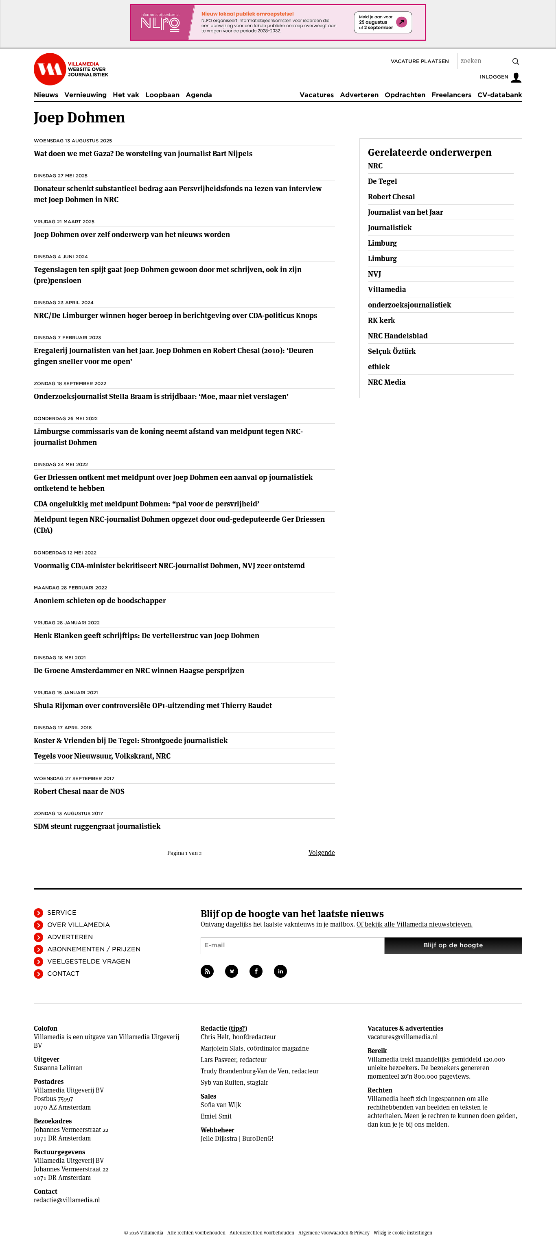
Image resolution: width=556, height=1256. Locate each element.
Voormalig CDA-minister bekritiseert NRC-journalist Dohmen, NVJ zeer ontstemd (169, 565)
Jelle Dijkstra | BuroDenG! (237, 1138)
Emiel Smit (216, 1116)
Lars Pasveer (218, 1059)
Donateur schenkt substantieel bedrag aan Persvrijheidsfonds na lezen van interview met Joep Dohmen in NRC (178, 194)
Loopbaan (162, 95)
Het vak (126, 95)
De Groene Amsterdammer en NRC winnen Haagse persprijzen (139, 670)
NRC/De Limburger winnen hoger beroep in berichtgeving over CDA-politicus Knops (175, 315)
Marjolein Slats (222, 1048)
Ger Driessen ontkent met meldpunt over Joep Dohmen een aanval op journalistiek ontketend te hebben (173, 483)
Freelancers (451, 95)
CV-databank (499, 95)
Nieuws (46, 95)
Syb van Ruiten (222, 1082)
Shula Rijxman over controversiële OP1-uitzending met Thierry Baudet (153, 705)
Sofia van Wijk (221, 1105)
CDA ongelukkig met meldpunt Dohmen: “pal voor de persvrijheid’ (146, 503)
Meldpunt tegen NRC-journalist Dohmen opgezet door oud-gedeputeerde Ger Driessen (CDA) (179, 525)
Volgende (322, 852)
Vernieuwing (85, 95)
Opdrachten (405, 95)
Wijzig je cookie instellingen (403, 1233)
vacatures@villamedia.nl (403, 1037)
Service (62, 912)
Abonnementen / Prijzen (93, 949)
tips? (238, 1028)
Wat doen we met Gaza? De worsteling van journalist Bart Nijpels (143, 153)
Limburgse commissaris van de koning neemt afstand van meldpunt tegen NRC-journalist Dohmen (168, 437)
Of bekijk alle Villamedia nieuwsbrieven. (415, 924)
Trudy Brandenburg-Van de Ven (244, 1071)
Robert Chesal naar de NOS (79, 791)
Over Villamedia (78, 925)
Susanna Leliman (58, 1068)
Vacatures (317, 95)
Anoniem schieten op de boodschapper (100, 600)
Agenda (199, 95)
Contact (63, 973)
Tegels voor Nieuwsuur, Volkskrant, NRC (102, 756)
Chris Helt (215, 1037)
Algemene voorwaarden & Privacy (334, 1233)
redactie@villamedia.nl (67, 1200)
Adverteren (359, 95)
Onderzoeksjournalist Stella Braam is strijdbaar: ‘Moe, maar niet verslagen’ (161, 396)
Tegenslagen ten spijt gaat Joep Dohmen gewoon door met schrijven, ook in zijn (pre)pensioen (168, 275)
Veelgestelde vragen (88, 961)
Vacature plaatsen (420, 61)
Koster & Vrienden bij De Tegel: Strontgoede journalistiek (131, 740)
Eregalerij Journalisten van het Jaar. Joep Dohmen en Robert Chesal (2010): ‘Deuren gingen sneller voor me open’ (173, 356)
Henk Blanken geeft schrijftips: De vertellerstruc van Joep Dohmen (146, 635)
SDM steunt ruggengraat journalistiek (97, 826)
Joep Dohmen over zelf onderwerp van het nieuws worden (132, 234)
